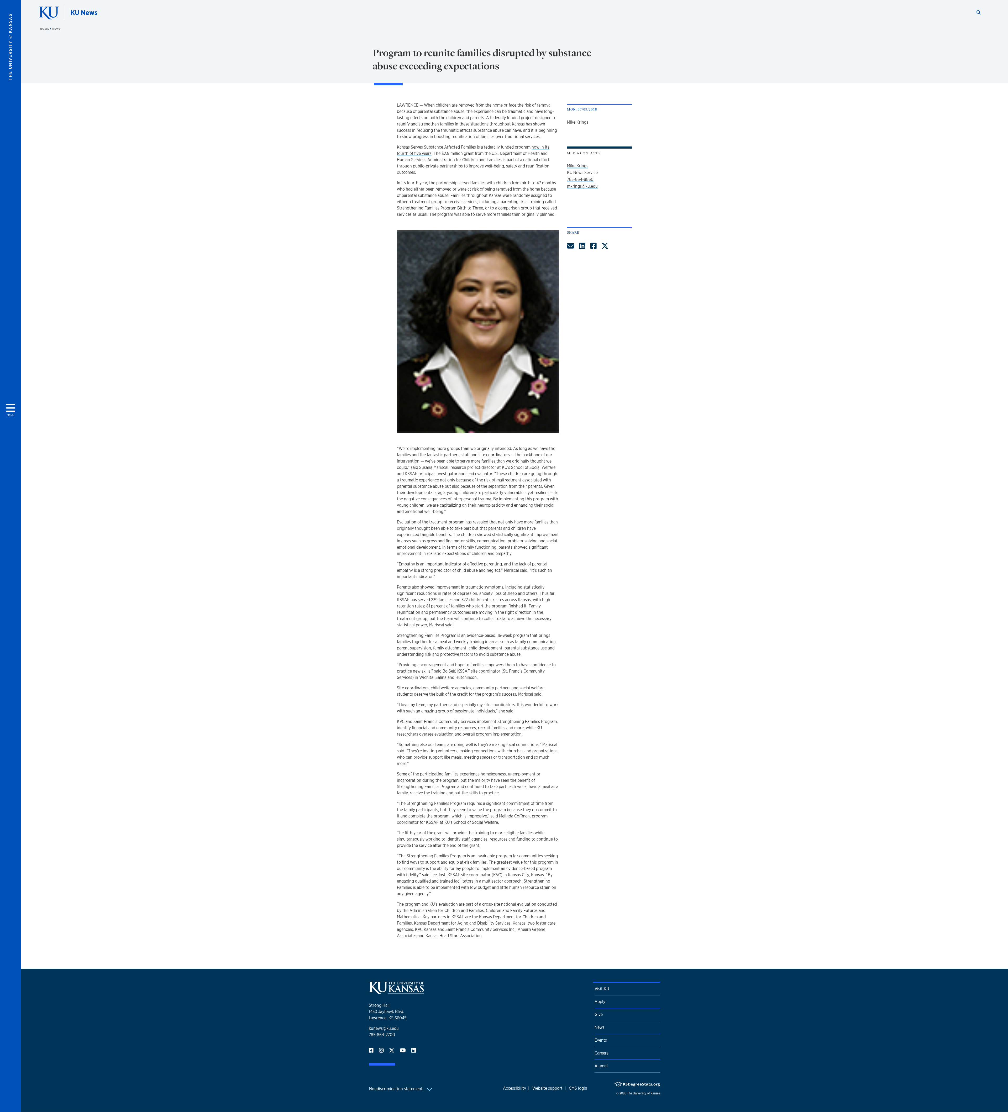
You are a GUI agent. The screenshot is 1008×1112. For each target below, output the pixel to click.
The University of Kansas (643, 1093)
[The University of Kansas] (396, 991)
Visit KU (602, 989)
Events (601, 1040)
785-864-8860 (580, 179)
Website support (547, 1088)
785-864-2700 (382, 1034)
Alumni (601, 1066)
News (56, 28)
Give (599, 1014)
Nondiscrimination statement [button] (396, 1089)
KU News (84, 12)
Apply (600, 1001)
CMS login (578, 1088)
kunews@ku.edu (384, 1028)
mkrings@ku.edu (582, 186)
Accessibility (514, 1088)
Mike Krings (577, 166)
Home (45, 28)
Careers (601, 1053)
